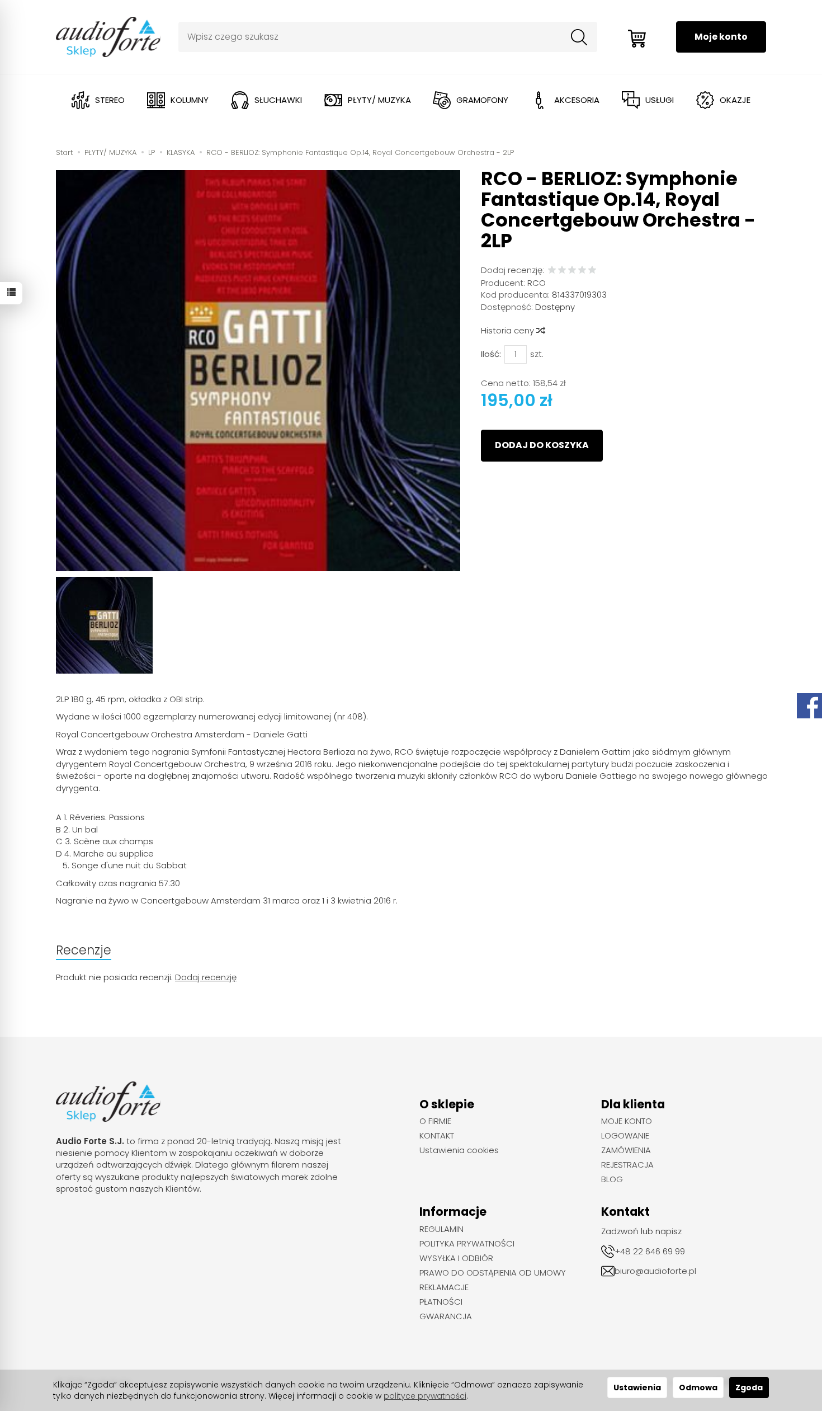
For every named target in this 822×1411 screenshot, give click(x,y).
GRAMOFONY (482, 100)
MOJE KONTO (626, 1121)
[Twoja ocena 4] (582, 270)
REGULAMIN (441, 1229)
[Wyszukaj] (579, 36)
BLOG (612, 1179)
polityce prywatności (425, 1395)
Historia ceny (508, 330)
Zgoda (749, 1387)
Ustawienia (637, 1387)
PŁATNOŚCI (440, 1302)
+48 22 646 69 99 (650, 1251)
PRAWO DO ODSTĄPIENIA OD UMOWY (492, 1273)
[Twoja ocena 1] (552, 270)
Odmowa (698, 1387)
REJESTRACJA (627, 1165)
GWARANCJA (445, 1316)
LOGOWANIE (625, 1136)
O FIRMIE (435, 1121)
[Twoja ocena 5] (592, 270)
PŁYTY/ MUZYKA (379, 100)
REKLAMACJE (444, 1287)
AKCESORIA (576, 100)
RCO (536, 283)
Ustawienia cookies (459, 1150)
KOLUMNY (190, 100)
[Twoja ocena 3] (572, 270)
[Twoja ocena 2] (562, 270)
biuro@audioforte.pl (655, 1271)
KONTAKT (436, 1136)
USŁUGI (659, 100)
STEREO (110, 100)
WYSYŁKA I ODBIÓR (456, 1258)
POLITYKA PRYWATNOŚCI (466, 1244)
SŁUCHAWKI (278, 100)
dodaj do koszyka (542, 445)
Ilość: (491, 354)
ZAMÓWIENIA (626, 1150)
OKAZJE (735, 100)
